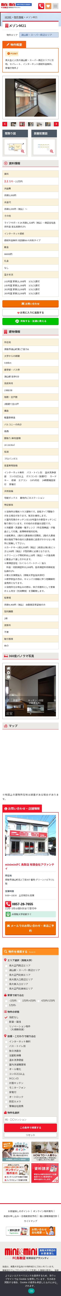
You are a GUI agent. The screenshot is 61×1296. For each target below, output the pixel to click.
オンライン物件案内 (43, 1211)
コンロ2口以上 (17, 1073)
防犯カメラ (15, 1101)
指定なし (14, 1017)
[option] (30, 97)
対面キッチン (16, 1083)
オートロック (16, 1097)
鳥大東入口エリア (18, 984)
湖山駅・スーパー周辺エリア (24, 970)
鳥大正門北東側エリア (21, 988)
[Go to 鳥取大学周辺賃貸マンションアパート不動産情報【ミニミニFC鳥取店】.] (8, 17)
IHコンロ (14, 1078)
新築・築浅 (15, 1021)
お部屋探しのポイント (19, 1211)
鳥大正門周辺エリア (19, 965)
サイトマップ (30, 1221)
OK (31, 1291)
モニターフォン (17, 1087)
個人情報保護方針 (48, 1216)
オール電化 (15, 1069)
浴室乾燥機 (15, 1055)
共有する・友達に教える (33, 321)
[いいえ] (56, 1283)
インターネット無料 (19, 1041)
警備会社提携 (16, 1106)
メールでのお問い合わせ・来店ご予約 (32, 928)
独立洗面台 (15, 1050)
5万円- (12, 1005)
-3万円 (12, 1000)
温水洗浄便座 (16, 1060)
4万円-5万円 (48, 1000)
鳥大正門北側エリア (19, 974)
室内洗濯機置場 (17, 1064)
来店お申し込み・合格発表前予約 (20, 1216)
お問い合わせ (32, 303)
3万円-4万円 (28, 1000)
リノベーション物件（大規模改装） (19, 1028)
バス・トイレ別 (17, 1046)
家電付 (12, 1092)
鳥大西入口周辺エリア (21, 979)
